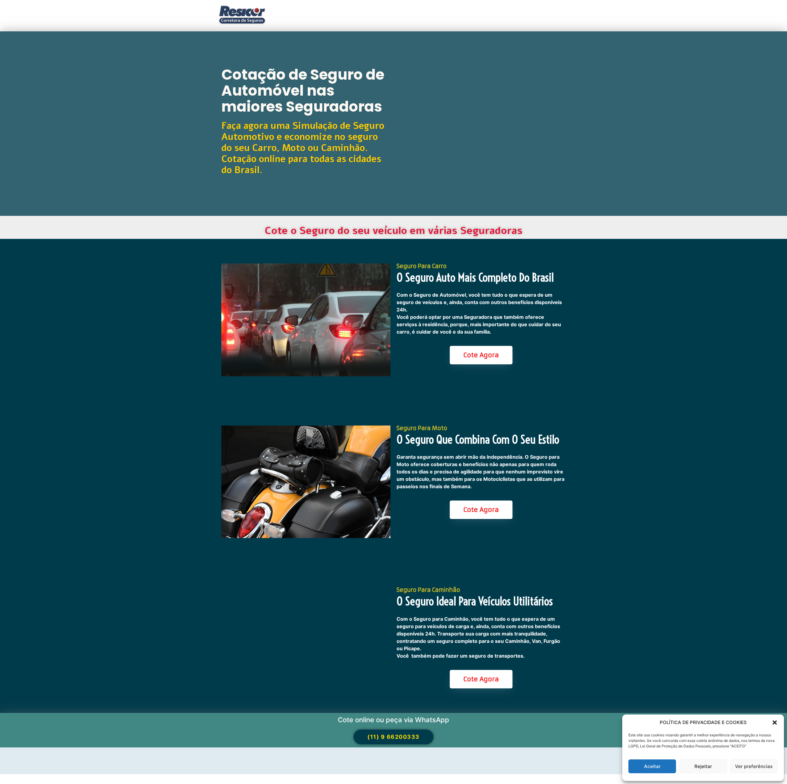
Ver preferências (754, 766)
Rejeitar (703, 766)
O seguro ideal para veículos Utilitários (475, 601)
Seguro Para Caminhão (428, 589)
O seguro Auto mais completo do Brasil (475, 278)
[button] (775, 722)
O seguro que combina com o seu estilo (478, 440)
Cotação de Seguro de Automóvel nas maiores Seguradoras (302, 90)
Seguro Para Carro (422, 266)
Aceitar (652, 766)
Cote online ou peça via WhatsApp (393, 720)
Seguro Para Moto (422, 428)
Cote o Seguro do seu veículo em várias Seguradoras (394, 231)
